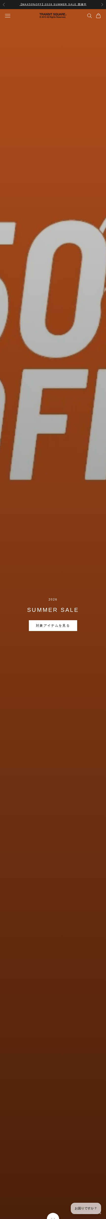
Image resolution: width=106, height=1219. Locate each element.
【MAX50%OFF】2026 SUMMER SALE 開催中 (53, 4)
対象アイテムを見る (53, 625)
